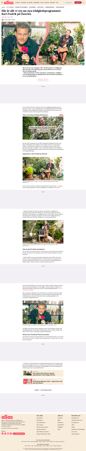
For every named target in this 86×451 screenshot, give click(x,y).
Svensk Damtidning (34, 441)
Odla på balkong (60, 7)
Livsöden (17, 2)
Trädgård (23, 2)
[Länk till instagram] (5, 434)
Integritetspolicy (41, 429)
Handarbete (36, 2)
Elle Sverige (24, 441)
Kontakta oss (75, 418)
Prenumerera (69, 2)
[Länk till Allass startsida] (9, 2)
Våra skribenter (41, 422)
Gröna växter (40, 7)
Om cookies (40, 425)
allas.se (61, 448)
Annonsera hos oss (77, 420)
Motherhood (52, 441)
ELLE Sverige (28, 445)
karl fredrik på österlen (46, 390)
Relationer (29, 2)
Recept (47, 441)
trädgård (4, 17)
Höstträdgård (32, 7)
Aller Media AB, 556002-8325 (36, 449)
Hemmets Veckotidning (78, 429)
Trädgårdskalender (49, 7)
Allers (73, 427)
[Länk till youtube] (8, 434)
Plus (57, 2)
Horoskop (52, 2)
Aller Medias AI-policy (43, 431)
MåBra (43, 441)
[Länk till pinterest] (11, 434)
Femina (40, 441)
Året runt (74, 431)
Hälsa (59, 420)
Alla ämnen (40, 420)
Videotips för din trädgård (21, 7)
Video (41, 2)
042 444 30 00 (38, 448)
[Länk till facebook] (3, 434)
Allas (73, 425)
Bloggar (46, 2)
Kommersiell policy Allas (43, 434)
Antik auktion (75, 434)
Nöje (59, 429)
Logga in (78, 2)
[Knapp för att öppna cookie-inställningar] (83, 2)
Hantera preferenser (42, 427)
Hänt (28, 441)
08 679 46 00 (58, 449)
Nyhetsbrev (40, 418)
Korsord (10, 7)
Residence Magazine (60, 441)
